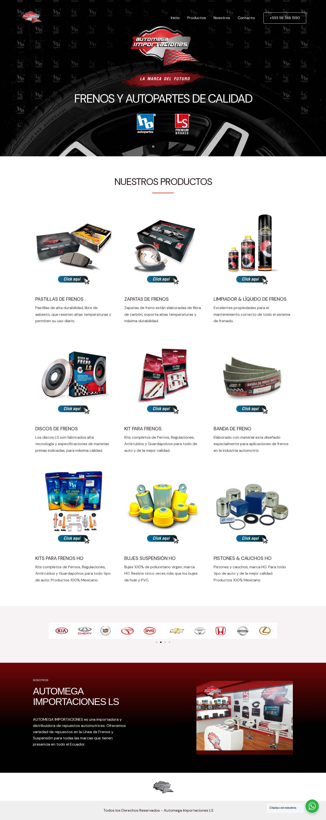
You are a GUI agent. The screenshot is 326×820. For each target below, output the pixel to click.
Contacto (246, 17)
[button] (53, 630)
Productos (196, 17)
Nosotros (222, 17)
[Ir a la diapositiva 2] (161, 642)
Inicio (175, 17)
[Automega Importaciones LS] (31, 17)
